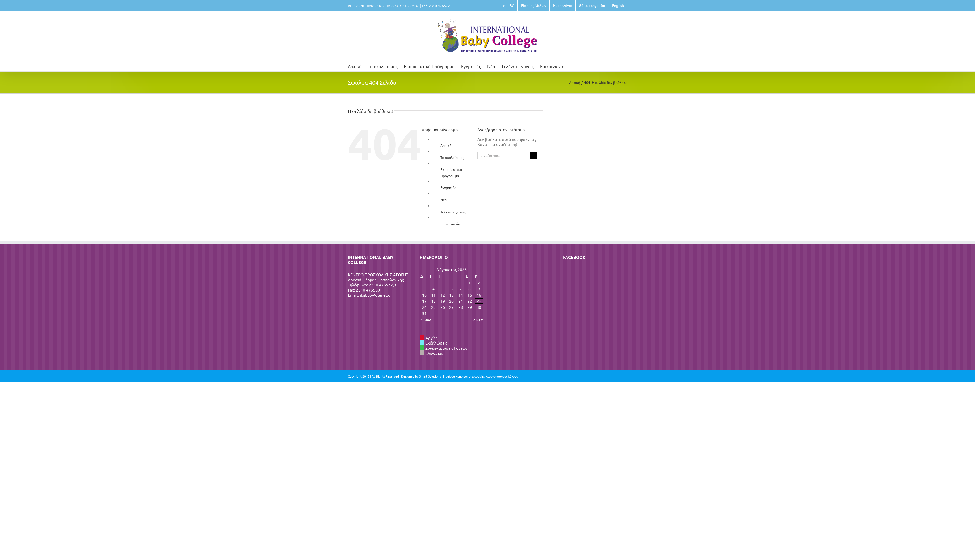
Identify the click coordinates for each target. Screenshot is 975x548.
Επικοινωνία (450, 223)
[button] (572, 65)
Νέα (443, 199)
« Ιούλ (425, 319)
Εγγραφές (448, 187)
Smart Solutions (430, 376)
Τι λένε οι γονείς (452, 212)
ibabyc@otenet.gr (376, 294)
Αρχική (445, 145)
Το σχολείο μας (452, 157)
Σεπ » (478, 319)
